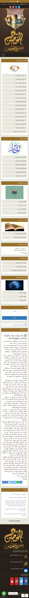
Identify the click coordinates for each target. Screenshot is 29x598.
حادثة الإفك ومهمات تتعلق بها (17, 497)
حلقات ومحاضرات (21, 212)
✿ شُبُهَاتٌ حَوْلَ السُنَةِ (20, 161)
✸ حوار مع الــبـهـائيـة (20, 124)
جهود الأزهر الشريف (21, 266)
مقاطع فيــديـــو (22, 209)
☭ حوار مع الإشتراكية (20, 112)
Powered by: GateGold (14, 521)
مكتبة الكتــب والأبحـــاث (20, 233)
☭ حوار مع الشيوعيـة (20, 116)
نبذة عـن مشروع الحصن (16, 555)
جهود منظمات (22, 292)
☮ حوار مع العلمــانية (20, 105)
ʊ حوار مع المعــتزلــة (20, 98)
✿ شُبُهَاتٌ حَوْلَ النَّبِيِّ (20, 164)
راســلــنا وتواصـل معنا (17, 568)
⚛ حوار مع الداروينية (21, 120)
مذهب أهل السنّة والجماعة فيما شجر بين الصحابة (15, 514)
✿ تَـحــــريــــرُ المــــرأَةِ (21, 175)
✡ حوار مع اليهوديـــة (20, 75)
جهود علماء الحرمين (20, 262)
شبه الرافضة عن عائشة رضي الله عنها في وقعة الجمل (15, 509)
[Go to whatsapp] (4, 593)
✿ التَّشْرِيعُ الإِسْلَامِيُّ (21, 172)
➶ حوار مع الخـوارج (21, 127)
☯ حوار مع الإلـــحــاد (21, 86)
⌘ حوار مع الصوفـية (21, 101)
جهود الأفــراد (22, 296)
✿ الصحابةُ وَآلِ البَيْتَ (21, 168)
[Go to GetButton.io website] (3, 596)
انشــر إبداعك (23, 300)
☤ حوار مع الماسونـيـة (20, 90)
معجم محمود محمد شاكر (18, 4)
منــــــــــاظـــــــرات (22, 205)
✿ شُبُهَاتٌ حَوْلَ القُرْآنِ (20, 157)
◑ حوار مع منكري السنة (20, 131)
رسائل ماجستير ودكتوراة (20, 237)
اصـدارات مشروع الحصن (16, 561)
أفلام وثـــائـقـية (22, 201)
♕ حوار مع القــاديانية (20, 94)
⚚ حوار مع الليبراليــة (20, 109)
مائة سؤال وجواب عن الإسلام (18, 270)
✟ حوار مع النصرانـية (21, 79)
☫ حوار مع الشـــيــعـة (20, 83)
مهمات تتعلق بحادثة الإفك (18, 494)
